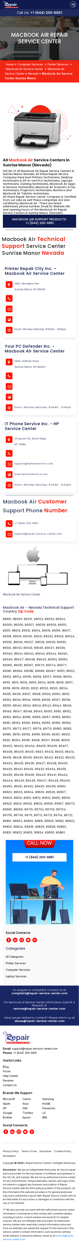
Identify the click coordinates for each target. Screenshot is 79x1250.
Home (10, 64)
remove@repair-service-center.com (39, 1009)
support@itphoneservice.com (33, 463)
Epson (26, 1117)
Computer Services (30, 64)
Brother (7, 1117)
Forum (7, 1071)
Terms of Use (29, 1151)
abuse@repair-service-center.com (40, 1021)
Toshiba (28, 1112)
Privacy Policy (11, 1151)
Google (7, 1112)
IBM (44, 1117)
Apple (6, 1103)
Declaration (9, 1155)
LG (44, 1112)
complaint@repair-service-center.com (39, 993)
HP (5, 1108)
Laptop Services (16, 976)
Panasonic (48, 1108)
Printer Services (57, 64)
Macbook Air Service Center (24, 69)
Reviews (8, 1080)
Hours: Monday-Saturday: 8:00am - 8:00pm (42, 407)
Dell (25, 1108)
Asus (26, 1103)
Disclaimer (45, 1151)
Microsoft (9, 1099)
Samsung (48, 1099)
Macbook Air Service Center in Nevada (34, 71)
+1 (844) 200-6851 (46, 13)
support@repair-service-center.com (38, 533)
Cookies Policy (62, 1151)
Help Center (10, 1076)
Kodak (46, 1103)
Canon (27, 1099)
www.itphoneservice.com (31, 474)
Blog (6, 1066)
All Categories (14, 956)
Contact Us (10, 1085)
